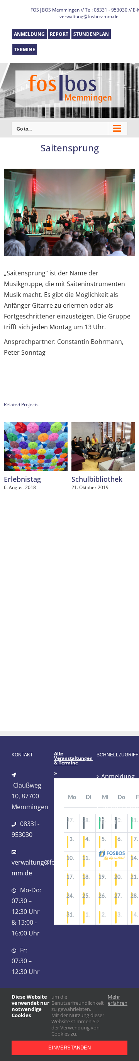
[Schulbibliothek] (103, 426)
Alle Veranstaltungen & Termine (73, 758)
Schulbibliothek (96, 479)
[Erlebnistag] (36, 426)
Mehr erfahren (117, 1000)
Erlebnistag (22, 479)
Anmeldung (112, 776)
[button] (9, 457)
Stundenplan (112, 806)
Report (111, 791)
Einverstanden (69, 1048)
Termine (112, 821)
